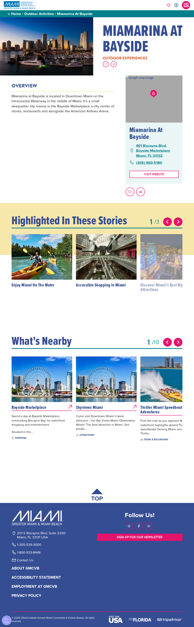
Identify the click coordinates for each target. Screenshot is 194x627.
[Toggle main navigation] (186, 5)
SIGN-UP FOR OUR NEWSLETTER (140, 537)
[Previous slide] (167, 221)
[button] (69, 237)
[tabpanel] (64, 104)
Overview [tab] (24, 86)
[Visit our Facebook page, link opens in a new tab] (139, 526)
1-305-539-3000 (29, 545)
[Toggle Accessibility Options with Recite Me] (176, 5)
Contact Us (25, 560)
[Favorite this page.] (106, 64)
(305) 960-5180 (149, 162)
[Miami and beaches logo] (41, 518)
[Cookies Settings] (6, 620)
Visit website (154, 174)
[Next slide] (178, 221)
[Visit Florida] (140, 619)
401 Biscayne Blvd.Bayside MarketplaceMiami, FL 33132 (153, 150)
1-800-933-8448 (29, 552)
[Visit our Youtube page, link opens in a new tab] (149, 526)
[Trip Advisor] (169, 619)
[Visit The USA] (116, 619)
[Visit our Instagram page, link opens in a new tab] (129, 526)
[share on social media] (114, 64)
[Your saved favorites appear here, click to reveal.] (169, 5)
